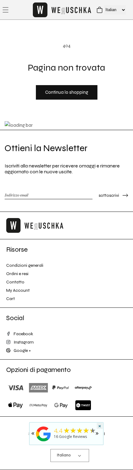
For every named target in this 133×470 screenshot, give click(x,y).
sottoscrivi (109, 195)
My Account (18, 290)
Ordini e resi (17, 273)
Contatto (15, 282)
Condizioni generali (24, 265)
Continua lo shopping (66, 92)
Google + (22, 350)
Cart (10, 298)
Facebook (23, 333)
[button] (5, 9)
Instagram (24, 342)
